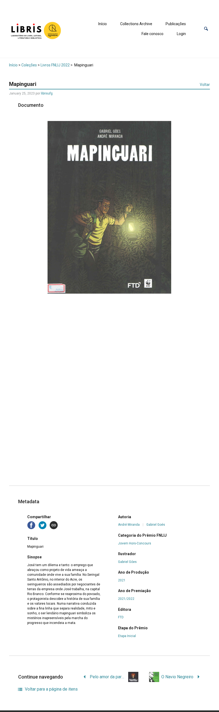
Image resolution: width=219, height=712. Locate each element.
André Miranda (129, 525)
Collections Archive (136, 24)
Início (102, 24)
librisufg (47, 93)
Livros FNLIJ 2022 (55, 65)
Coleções (29, 65)
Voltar (205, 84)
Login (181, 34)
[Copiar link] (54, 525)
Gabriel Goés (155, 525)
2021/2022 (126, 599)
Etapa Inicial (127, 636)
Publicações (176, 24)
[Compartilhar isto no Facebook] (31, 525)
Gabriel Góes (127, 562)
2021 (122, 580)
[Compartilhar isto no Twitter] (43, 525)
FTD (121, 617)
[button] (206, 29)
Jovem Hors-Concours (134, 543)
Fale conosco (152, 34)
